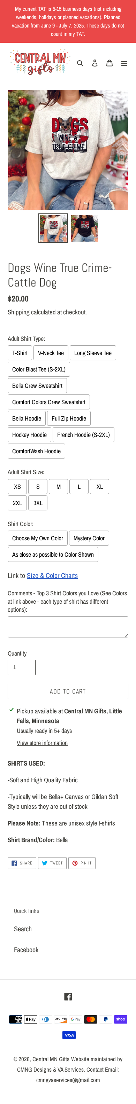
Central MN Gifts (50, 1059)
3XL (38, 503)
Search (23, 928)
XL (100, 486)
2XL (17, 503)
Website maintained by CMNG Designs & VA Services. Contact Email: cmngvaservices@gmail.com (69, 1069)
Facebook (26, 949)
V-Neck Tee (51, 353)
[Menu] (124, 62)
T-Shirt (20, 353)
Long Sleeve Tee (93, 353)
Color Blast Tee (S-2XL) (39, 369)
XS (17, 486)
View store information (42, 742)
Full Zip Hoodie (69, 418)
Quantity (17, 653)
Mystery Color (89, 538)
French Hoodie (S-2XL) (83, 434)
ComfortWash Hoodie (36, 451)
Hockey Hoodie (29, 434)
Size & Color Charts (52, 575)
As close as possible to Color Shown (53, 554)
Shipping (19, 311)
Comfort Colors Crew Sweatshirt (48, 402)
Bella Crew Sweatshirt (37, 385)
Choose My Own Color (37, 538)
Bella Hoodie (26, 418)
